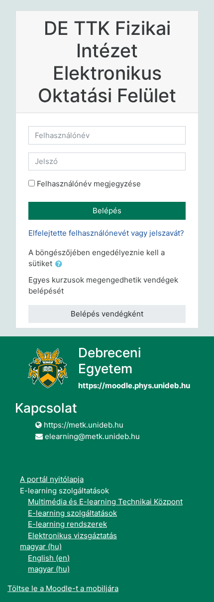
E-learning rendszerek (67, 524)
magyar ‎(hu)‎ (41, 546)
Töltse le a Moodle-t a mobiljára (62, 588)
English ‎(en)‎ (49, 558)
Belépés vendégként (107, 313)
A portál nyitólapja (52, 479)
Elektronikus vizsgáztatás (72, 535)
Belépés (107, 210)
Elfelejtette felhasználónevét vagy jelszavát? (106, 233)
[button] (60, 264)
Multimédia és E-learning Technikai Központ (105, 501)
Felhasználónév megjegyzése (89, 183)
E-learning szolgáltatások (72, 513)
